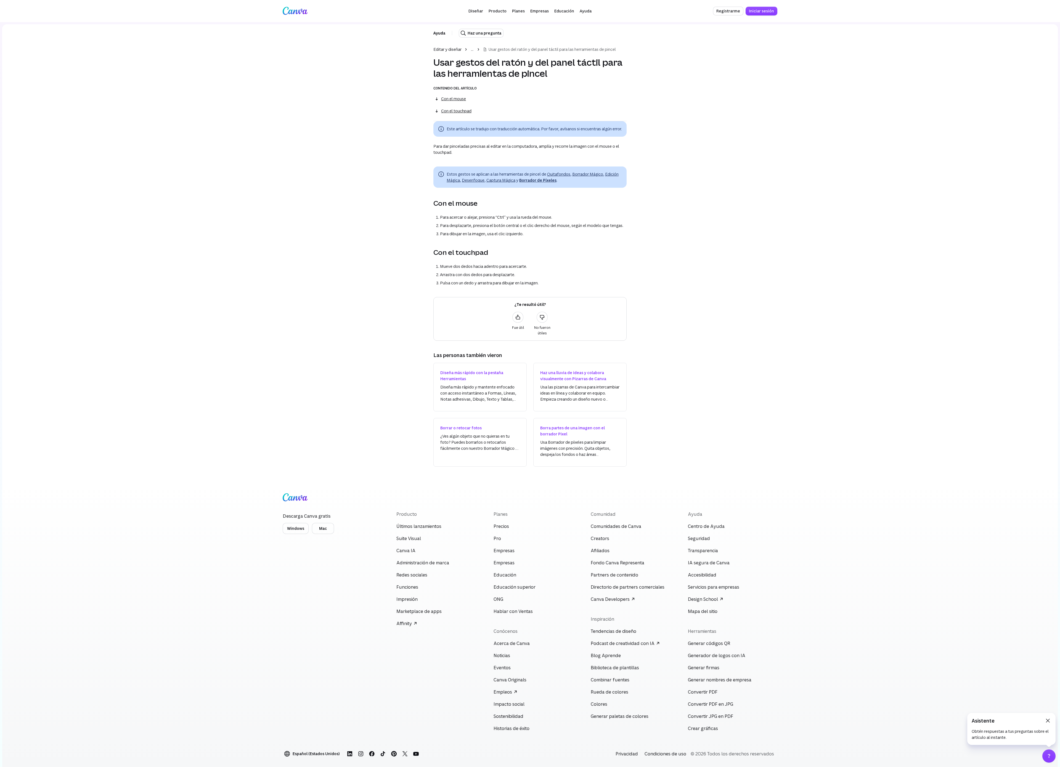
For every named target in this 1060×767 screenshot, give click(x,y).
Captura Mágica (500, 180)
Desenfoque (473, 180)
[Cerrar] (1047, 720)
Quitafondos (558, 174)
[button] (475, 11)
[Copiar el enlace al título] (429, 203)
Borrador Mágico (587, 174)
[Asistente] (1049, 756)
